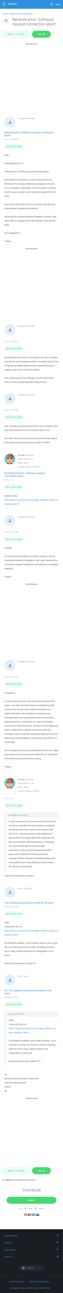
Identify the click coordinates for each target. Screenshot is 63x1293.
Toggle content (31, 1235)
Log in (41, 34)
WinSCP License (16, 1281)
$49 (30, 1208)
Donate (31, 1200)
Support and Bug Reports (21, 13)
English (30, 1268)
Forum (5, 13)
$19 (20, 1208)
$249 (41, 1208)
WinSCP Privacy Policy (39, 1281)
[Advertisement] (31, 76)
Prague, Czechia (32, 466)
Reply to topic (16, 34)
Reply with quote (14, 146)
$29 (25, 1208)
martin (20, 455)
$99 (35, 1208)
